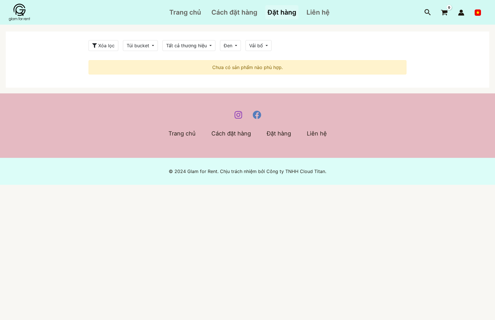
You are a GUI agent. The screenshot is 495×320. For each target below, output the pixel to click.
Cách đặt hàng (234, 12)
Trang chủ (185, 12)
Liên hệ (318, 12)
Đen (229, 45)
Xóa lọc (106, 45)
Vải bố (256, 45)
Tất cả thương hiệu (187, 45)
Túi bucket (139, 45)
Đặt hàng (282, 12)
